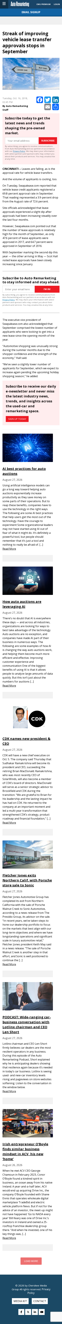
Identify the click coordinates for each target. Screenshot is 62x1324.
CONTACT (39, 1301)
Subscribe (48, 140)
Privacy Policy (19, 151)
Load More (31, 1261)
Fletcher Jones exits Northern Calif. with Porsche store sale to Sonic (27, 880)
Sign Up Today (17, 418)
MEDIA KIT (20, 1301)
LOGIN (57, 4)
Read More (9, 548)
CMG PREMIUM (43, 4)
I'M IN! (47, 289)
